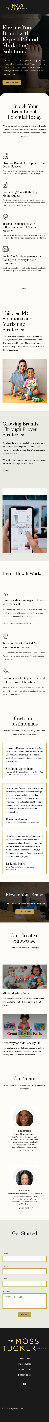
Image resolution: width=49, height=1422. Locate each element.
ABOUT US (24, 1358)
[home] (16, 7)
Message (6, 1291)
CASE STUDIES (24, 1369)
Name (5, 1253)
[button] (40, 7)
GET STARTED (12, 82)
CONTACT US (24, 1375)
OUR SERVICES (24, 1364)
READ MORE (23, 1150)
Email (5, 1278)
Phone (5, 1266)
